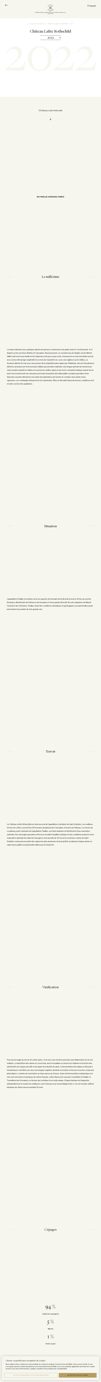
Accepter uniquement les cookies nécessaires (31, 1375)
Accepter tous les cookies (77, 1375)
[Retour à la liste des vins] (6, 5)
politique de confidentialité (57, 1369)
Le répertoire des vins (37, 23)
